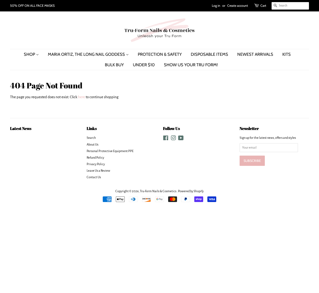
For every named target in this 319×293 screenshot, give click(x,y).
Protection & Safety (160, 54)
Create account (237, 5)
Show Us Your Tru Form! (191, 64)
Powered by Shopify (191, 191)
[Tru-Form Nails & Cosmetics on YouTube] (181, 139)
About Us (92, 144)
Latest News (20, 128)
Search (91, 138)
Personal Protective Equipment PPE (110, 151)
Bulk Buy (114, 64)
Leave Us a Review (98, 170)
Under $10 (144, 64)
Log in (216, 5)
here (81, 97)
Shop (30, 54)
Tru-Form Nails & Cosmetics (158, 191)
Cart (263, 5)
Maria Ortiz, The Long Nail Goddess (87, 54)
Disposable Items (209, 54)
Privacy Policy (96, 164)
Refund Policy (95, 157)
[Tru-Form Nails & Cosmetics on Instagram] (173, 139)
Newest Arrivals (255, 54)
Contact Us (94, 177)
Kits (286, 54)
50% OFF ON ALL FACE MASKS (32, 5)
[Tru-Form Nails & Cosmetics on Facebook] (165, 139)
